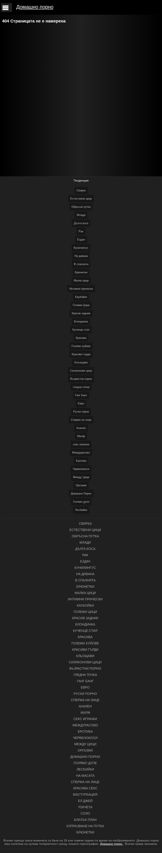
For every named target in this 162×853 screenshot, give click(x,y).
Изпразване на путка (85, 826)
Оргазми (81, 485)
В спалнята (81, 264)
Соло (85, 813)
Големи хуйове (81, 346)
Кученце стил (81, 329)
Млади (81, 215)
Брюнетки (81, 272)
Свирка (81, 190)
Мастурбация (85, 794)
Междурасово (81, 452)
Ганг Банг (81, 395)
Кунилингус (81, 247)
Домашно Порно (81, 493)
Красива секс (85, 788)
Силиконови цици (81, 370)
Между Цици (81, 477)
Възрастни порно (81, 378)
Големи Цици (81, 305)
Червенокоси (81, 469)
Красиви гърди (81, 354)
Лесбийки (81, 509)
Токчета (85, 807)
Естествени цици (81, 198)
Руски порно (81, 411)
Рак (81, 231)
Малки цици (81, 280)
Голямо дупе (81, 501)
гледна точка (81, 387)
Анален (81, 428)
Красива (81, 337)
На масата (85, 775)
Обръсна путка (81, 206)
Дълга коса (81, 223)
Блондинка (81, 321)
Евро (81, 403)
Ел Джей (85, 801)
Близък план (85, 819)
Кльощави (81, 362)
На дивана (81, 256)
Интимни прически (81, 288)
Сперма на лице (81, 419)
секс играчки (81, 444)
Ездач (81, 239)
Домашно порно (34, 7)
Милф (81, 436)
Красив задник (81, 313)
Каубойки (81, 296)
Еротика (81, 460)
